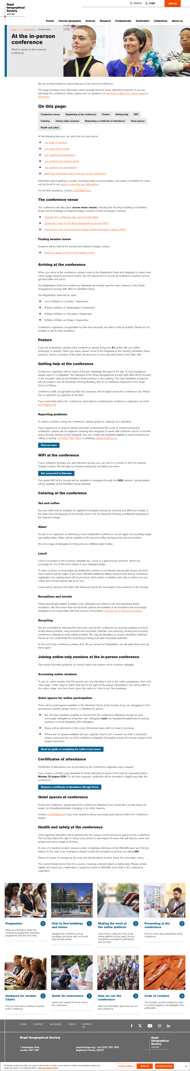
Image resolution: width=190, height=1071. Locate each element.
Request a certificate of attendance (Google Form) (69, 787)
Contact (38, 1024)
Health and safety (50, 127)
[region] (95, 1066)
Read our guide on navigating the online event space (71, 749)
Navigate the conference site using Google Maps (71, 217)
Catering (45, 121)
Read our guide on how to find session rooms (70, 252)
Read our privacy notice (48, 1068)
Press (72, 1024)
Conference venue (50, 114)
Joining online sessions (67, 121)
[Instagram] (159, 1025)
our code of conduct (56, 142)
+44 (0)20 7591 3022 (69, 438)
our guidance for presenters (60, 155)
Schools (90, 21)
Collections (160, 21)
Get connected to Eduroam (56, 473)
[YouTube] (150, 1025)
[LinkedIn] (168, 1025)
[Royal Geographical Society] (19, 12)
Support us (87, 1025)
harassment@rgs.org (106, 438)
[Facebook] (131, 1025)
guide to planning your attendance (79, 184)
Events (50, 21)
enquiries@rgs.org (85, 1047)
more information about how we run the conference (78, 173)
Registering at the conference (81, 114)
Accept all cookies (164, 1066)
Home (14, 29)
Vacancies (56, 1024)
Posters (106, 114)
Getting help (122, 114)
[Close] (186, 1066)
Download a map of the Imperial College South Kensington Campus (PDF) (85, 229)
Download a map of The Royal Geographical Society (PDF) (77, 223)
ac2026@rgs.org (82, 190)
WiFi (136, 114)
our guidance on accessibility (61, 167)
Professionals (123, 21)
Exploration (142, 21)
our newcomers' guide (57, 148)
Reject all (145, 1066)
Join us (172, 3)
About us (177, 21)
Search (138, 3)
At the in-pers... (45, 29)
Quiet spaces (138, 121)
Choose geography (70, 21)
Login (152, 3)
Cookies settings (126, 1066)
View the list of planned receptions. (123, 610)
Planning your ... (30, 29)
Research (105, 21)
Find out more (49, 445)
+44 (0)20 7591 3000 (108, 1047)
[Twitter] (140, 1025)
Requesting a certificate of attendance (105, 121)
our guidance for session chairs (62, 161)
